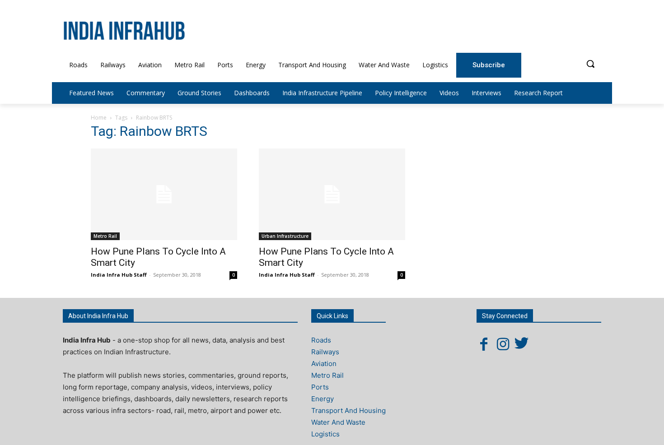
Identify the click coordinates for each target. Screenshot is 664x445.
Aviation (324, 363)
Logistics (325, 434)
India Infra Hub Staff (119, 274)
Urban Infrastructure (285, 236)
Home (99, 117)
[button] (590, 63)
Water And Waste (338, 422)
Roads (321, 340)
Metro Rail (105, 236)
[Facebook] (484, 344)
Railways (325, 352)
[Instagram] (503, 344)
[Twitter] (521, 344)
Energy (322, 398)
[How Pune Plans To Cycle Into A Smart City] (164, 194)
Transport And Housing (348, 410)
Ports (320, 387)
